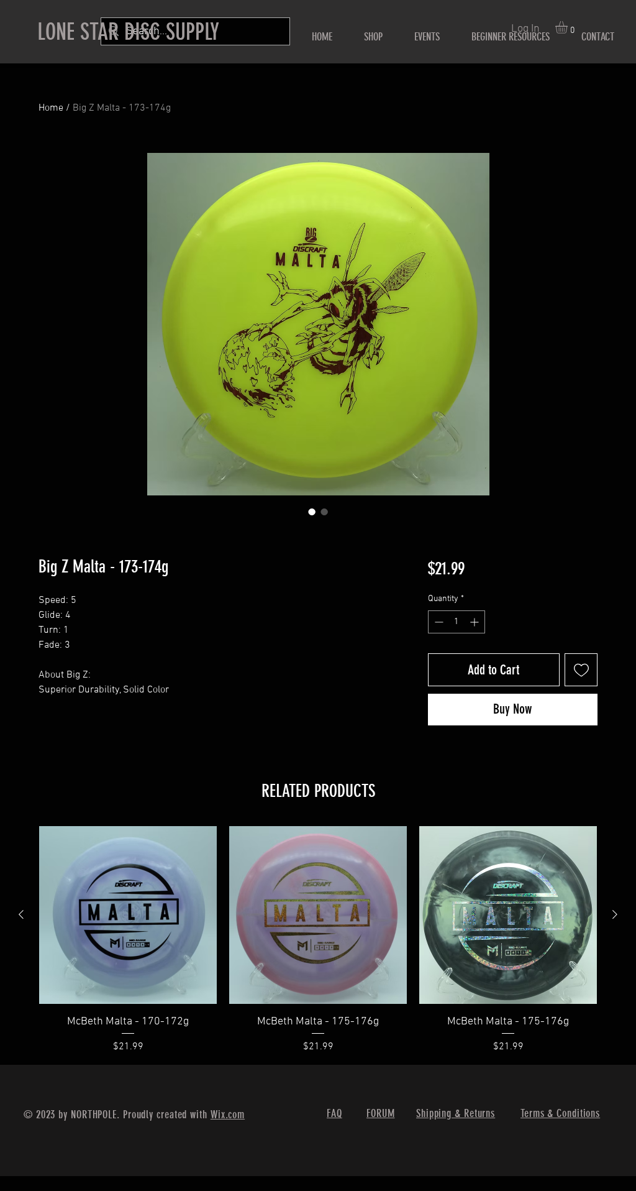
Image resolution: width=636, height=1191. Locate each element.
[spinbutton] (456, 622)
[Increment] (475, 622)
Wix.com (228, 1114)
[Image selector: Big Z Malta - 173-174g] (312, 511)
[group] (318, 940)
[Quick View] (128, 915)
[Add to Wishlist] (581, 669)
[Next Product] (614, 914)
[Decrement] (437, 622)
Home (51, 108)
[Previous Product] (21, 914)
